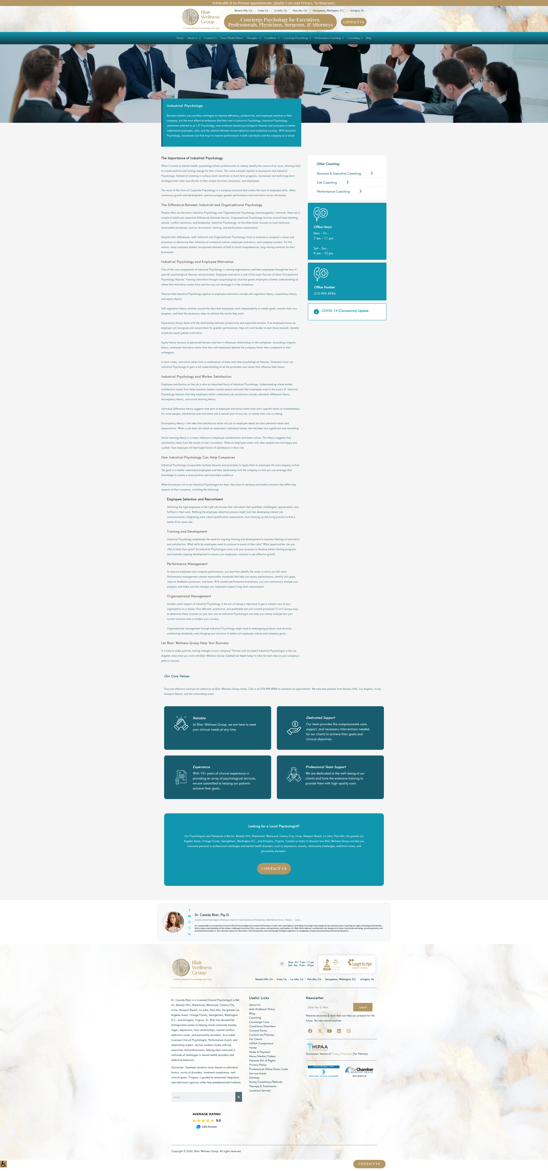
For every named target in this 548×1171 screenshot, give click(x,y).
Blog (368, 38)
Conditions (270, 38)
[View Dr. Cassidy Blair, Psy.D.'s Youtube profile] (189, 916)
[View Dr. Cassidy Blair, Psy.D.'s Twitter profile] (189, 928)
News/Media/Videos (232, 38)
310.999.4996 (268, 689)
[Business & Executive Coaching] (347, 173)
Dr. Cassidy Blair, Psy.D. (212, 914)
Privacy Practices (341, 1053)
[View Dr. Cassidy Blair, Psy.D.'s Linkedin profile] (189, 933)
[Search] (238, 1097)
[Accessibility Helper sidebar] (3, 1164)
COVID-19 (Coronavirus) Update (344, 310)
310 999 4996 (325, 293)
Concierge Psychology (295, 38)
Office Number (324, 286)
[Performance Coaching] (347, 191)
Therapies (252, 38)
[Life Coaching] (347, 182)
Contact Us (210, 38)
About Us (192, 38)
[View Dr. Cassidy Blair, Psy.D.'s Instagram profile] (189, 922)
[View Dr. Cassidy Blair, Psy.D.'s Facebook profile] (189, 910)
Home (180, 38)
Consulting (353, 38)
